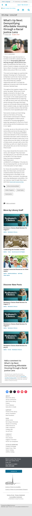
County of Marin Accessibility (13, 487)
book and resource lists (17, 182)
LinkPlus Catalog (10, 452)
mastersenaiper (11, 54)
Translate (25, 1)
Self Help (20, 273)
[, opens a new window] (13, 484)
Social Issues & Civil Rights (18, 252)
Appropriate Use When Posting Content (15, 377)
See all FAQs (9, 431)
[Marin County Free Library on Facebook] (7, 391)
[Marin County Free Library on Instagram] (18, 391)
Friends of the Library (11, 411)
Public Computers (10, 427)
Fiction (9, 349)
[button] (2, 5)
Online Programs (9, 190)
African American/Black (13, 186)
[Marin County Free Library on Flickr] (14, 391)
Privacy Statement (20, 495)
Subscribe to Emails (11, 407)
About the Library (10, 397)
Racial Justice (8, 194)
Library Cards (9, 420)
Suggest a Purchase (11, 439)
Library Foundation (11, 413)
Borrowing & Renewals (12, 422)
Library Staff (13, 15)
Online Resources (10, 425)
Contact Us (9, 436)
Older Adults (7, 275)
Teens (9, 252)
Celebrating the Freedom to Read (14, 249)
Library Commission (11, 399)
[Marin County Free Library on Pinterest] (25, 391)
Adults (5, 232)
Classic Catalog (10, 450)
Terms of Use (10, 495)
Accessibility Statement (15, 497)
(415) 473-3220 (9, 466)
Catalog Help (9, 429)
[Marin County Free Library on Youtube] (22, 391)
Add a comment (10, 203)
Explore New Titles (11, 448)
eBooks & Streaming (11, 423)
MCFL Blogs (5, 15)
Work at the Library (11, 401)
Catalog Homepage (11, 446)
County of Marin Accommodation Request (16, 489)
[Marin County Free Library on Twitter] (11, 391)
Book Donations (10, 415)
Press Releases (10, 405)
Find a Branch (9, 437)
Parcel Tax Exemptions (12, 441)
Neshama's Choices (12, 232)
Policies (8, 403)
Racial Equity (20, 190)
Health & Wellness (12, 273)
